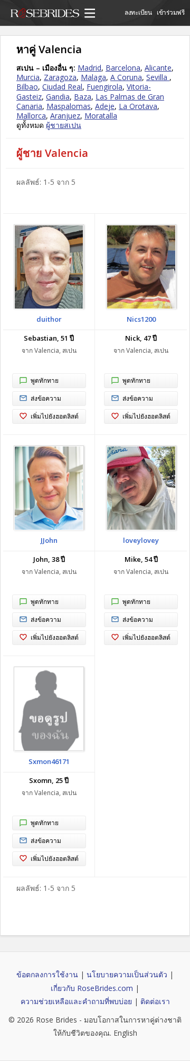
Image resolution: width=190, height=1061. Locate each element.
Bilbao (27, 87)
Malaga (93, 77)
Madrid (89, 68)
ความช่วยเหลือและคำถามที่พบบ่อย (76, 1001)
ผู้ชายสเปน (63, 125)
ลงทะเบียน (138, 12)
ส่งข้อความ (46, 398)
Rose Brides (45, 14)
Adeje (105, 106)
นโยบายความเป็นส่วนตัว (127, 974)
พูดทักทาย (45, 380)
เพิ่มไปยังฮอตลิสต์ (55, 416)
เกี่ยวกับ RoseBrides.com (92, 988)
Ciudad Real (62, 87)
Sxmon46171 (49, 761)
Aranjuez (65, 116)
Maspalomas (68, 106)
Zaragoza (60, 77)
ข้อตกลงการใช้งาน (47, 974)
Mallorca (31, 116)
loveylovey (141, 540)
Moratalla (100, 116)
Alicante (158, 68)
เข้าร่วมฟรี (171, 12)
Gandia (58, 97)
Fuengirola (104, 87)
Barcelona (123, 68)
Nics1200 (141, 319)
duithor (49, 319)
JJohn (49, 540)
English (125, 1033)
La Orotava (138, 106)
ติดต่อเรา (155, 1001)
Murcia (28, 77)
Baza (82, 97)
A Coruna (126, 77)
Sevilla (157, 77)
